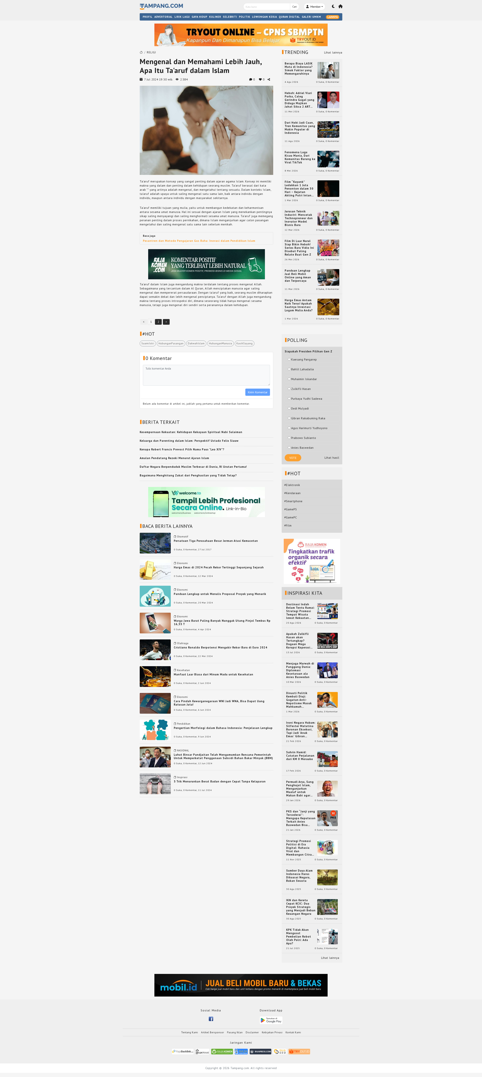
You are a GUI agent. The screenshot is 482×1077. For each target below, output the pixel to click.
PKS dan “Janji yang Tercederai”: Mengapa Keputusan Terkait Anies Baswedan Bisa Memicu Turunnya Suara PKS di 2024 (301, 818)
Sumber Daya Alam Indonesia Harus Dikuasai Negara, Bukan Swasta (299, 876)
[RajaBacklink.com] (183, 1051)
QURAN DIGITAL (289, 16)
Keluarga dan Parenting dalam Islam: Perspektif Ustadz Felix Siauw (189, 440)
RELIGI (151, 52)
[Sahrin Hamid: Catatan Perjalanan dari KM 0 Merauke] (327, 759)
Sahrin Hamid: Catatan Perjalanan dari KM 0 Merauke (300, 756)
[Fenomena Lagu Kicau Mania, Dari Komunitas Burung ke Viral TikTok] (328, 159)
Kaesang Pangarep (304, 359)
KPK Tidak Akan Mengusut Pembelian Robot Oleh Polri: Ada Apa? (298, 936)
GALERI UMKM (311, 16)
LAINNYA (332, 17)
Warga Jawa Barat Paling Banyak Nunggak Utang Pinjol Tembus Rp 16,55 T (222, 622)
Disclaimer (252, 1032)
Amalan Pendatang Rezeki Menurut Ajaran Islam (174, 458)
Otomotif (182, 536)
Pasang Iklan (235, 1032)
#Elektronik (292, 485)
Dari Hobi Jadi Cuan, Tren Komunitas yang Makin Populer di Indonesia (300, 128)
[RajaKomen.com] (222, 1051)
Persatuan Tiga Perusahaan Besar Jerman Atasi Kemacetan (216, 541)
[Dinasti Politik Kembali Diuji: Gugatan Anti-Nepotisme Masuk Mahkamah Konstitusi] (327, 699)
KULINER (215, 16)
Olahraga (182, 643)
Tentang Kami (189, 1032)
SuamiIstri (147, 343)
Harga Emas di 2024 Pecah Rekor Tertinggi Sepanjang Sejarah (219, 567)
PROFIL (148, 16)
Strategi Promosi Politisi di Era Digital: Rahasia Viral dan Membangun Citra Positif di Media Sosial (299, 847)
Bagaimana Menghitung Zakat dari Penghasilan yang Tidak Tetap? (188, 475)
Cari (294, 6)
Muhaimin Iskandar (304, 379)
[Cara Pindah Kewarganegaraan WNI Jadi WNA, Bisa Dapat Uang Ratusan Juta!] (155, 703)
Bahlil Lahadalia (302, 369)
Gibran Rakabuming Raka (308, 418)
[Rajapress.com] (260, 1051)
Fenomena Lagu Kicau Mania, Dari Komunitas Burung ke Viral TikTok (300, 157)
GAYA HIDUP (199, 16)
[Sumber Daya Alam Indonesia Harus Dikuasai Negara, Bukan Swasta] (327, 877)
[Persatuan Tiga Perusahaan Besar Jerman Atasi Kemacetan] (155, 543)
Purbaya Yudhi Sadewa (306, 398)
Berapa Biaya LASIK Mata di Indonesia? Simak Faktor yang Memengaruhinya (299, 68)
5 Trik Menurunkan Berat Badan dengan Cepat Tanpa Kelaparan (220, 781)
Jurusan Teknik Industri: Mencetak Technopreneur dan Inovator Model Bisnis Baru (299, 218)
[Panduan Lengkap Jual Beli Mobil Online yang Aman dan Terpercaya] (328, 277)
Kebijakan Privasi (272, 1032)
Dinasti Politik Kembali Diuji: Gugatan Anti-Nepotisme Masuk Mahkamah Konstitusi (299, 699)
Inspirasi (182, 777)
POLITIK (244, 16)
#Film (288, 525)
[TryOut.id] (299, 1051)
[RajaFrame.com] (202, 1051)
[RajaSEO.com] (280, 1051)
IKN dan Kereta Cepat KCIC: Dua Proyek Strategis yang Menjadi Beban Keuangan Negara (301, 907)
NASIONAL (183, 750)
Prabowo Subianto (303, 438)
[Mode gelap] (333, 6)
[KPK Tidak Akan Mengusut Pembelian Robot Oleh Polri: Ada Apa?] (327, 936)
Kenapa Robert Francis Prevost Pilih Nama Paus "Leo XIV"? (182, 449)
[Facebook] (211, 1018)
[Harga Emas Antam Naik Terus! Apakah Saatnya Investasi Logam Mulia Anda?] (328, 306)
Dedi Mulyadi (300, 408)
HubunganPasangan (171, 343)
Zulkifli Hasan (301, 389)
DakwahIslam (196, 343)
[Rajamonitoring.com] (241, 1051)
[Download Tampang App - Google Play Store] (271, 1020)
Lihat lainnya (333, 52)
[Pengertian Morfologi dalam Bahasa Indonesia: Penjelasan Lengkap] (155, 730)
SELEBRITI (230, 16)
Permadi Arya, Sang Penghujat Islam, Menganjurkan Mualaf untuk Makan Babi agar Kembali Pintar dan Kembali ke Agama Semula (300, 788)
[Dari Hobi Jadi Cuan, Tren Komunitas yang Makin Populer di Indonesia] (328, 129)
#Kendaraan (292, 493)
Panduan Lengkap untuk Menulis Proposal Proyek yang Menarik (220, 594)
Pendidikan (183, 723)
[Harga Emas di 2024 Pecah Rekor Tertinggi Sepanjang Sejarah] (155, 569)
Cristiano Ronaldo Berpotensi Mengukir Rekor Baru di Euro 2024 (220, 647)
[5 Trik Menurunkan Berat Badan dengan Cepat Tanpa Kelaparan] (155, 783)
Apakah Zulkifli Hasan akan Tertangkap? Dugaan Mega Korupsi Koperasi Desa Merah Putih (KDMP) (299, 640)
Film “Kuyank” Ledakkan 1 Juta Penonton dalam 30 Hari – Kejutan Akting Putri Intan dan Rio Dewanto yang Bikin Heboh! (299, 188)
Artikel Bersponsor (212, 1032)
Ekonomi (182, 563)
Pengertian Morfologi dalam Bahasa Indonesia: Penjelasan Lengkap (223, 728)
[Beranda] (340, 6)
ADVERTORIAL (163, 16)
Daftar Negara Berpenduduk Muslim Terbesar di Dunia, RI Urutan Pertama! (193, 466)
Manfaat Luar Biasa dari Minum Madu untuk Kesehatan (213, 674)
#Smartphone (293, 501)
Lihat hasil (332, 457)
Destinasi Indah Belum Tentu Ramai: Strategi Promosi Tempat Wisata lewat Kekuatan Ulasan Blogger (300, 611)
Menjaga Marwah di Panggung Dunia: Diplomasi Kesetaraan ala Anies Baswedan (300, 670)
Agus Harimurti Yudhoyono (309, 428)
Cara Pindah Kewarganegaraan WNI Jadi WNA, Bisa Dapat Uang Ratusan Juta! (219, 702)
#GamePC (290, 517)
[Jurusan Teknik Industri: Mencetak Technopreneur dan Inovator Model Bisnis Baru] (328, 218)
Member (315, 6)
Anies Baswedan (302, 447)
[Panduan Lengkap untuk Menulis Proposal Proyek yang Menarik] (155, 596)
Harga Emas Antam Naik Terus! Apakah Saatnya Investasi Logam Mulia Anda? (299, 305)
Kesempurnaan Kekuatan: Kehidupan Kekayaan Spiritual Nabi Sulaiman (191, 432)
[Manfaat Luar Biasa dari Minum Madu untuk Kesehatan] (155, 676)
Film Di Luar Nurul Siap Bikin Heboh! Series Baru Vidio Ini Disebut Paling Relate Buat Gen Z (299, 247)
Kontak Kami (293, 1032)
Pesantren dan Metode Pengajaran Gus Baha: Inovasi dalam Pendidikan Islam (199, 241)
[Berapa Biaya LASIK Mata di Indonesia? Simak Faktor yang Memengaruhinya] (328, 70)
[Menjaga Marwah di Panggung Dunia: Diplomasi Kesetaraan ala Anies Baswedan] (327, 670)
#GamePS (290, 509)
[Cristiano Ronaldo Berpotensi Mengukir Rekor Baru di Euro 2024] (155, 649)
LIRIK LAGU (182, 16)
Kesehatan (183, 670)
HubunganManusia (220, 343)
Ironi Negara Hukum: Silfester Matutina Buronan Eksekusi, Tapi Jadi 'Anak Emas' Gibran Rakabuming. (301, 729)
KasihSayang (244, 343)
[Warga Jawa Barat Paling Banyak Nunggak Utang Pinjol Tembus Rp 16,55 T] (155, 622)
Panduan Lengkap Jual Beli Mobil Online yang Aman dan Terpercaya (298, 275)
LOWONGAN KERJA (264, 16)
